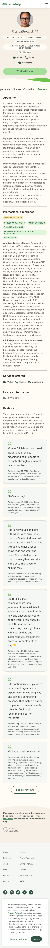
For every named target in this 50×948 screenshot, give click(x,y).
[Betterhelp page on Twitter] (25, 892)
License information (24, 89)
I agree (36, 939)
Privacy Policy (13, 913)
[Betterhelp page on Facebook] (6, 892)
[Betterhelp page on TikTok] (19, 892)
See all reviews (25, 790)
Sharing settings (18, 939)
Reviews (42, 89)
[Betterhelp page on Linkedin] (32, 892)
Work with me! (25, 71)
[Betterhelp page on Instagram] (13, 892)
